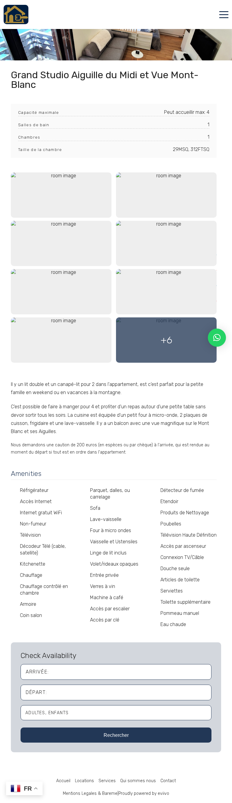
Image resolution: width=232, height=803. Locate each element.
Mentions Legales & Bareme (90, 793)
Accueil (63, 780)
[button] (217, 338)
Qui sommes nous (138, 780)
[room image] (61, 195)
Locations (84, 780)
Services (107, 780)
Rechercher (116, 735)
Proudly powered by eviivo (143, 793)
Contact (168, 780)
